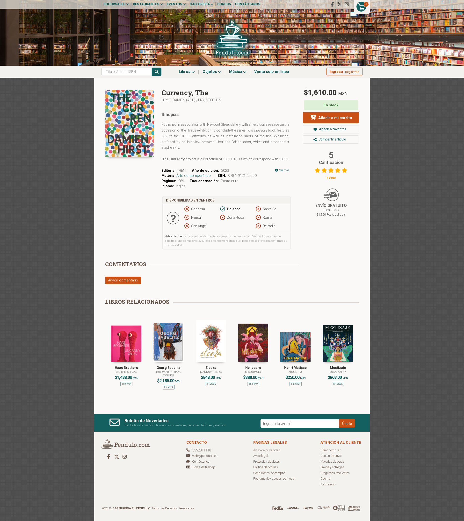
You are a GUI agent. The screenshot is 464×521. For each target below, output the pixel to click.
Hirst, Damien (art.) (178, 100)
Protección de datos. (267, 461)
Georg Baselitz (169, 368)
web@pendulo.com (205, 456)
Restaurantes (146, 4)
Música (236, 71)
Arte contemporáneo (193, 175)
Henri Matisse (295, 368)
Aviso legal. (261, 456)
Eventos (175, 4)
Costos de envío (330, 456)
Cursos (224, 4)
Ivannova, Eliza (211, 371)
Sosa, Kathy (338, 371)
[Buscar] (156, 72)
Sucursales (114, 4)
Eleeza (211, 368)
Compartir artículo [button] (332, 139)
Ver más (283, 170)
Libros (185, 71)
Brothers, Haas (126, 371)
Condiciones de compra (269, 473)
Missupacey (253, 371)
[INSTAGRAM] (346, 4)
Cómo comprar (330, 450)
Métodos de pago (332, 461)
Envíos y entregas (332, 467)
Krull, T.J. (296, 371)
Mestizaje (338, 368)
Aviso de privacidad (267, 450)
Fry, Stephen (209, 100)
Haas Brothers (126, 368)
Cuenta (325, 478)
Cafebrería (200, 4)
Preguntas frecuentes (335, 473)
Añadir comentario (123, 280)
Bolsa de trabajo (204, 467)
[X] (339, 4)
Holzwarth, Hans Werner (168, 373)
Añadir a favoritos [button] (332, 129)
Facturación (328, 484)
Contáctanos (247, 4)
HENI (182, 170)
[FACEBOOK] (332, 4)
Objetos (210, 71)
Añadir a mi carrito (334, 118)
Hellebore (253, 368)
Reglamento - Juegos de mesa (273, 478)
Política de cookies (265, 467)
